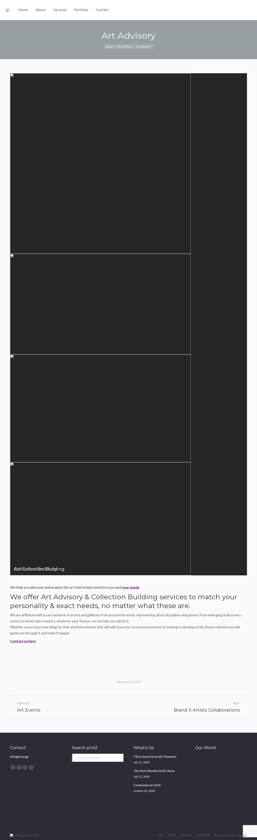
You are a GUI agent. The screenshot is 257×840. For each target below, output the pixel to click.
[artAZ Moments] (234, 809)
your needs (130, 587)
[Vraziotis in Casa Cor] (218, 762)
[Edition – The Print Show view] (218, 793)
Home (109, 46)
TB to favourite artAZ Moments (155, 756)
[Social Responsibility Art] (203, 762)
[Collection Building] (234, 778)
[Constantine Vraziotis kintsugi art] (203, 793)
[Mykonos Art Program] (203, 778)
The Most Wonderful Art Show (154, 771)
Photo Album (124, 46)
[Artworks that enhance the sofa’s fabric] (234, 762)
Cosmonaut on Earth (147, 785)
